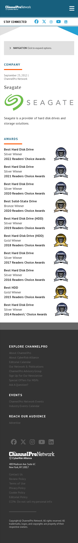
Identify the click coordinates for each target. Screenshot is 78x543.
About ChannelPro (20, 353)
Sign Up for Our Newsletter (25, 375)
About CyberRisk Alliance (24, 357)
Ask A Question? (18, 384)
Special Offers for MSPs (23, 380)
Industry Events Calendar (24, 406)
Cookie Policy (17, 492)
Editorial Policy (18, 497)
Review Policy (17, 479)
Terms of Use (17, 483)
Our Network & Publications (26, 366)
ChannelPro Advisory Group (25, 371)
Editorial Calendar (20, 362)
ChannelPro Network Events (26, 401)
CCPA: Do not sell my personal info (30, 501)
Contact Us (16, 474)
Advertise (14, 422)
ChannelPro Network (15, 79)
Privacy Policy (17, 488)
